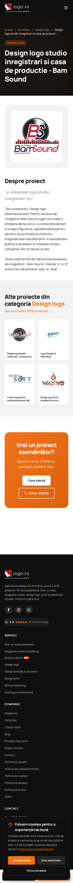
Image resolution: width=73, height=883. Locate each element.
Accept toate (21, 860)
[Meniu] (66, 8)
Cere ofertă (36, 480)
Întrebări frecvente (16, 741)
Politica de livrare (15, 790)
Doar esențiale (50, 860)
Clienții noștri (13, 727)
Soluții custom (16, 658)
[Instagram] (19, 610)
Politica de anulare (16, 783)
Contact (10, 755)
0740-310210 (39, 493)
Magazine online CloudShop (22, 651)
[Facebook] (8, 610)
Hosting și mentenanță (19, 692)
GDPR (8, 797)
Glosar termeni (14, 748)
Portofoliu (24, 30)
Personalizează (36, 870)
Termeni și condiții (16, 762)
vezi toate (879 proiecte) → (31, 311)
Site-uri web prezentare (19, 644)
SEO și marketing (15, 685)
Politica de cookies (16, 776)
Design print (12, 678)
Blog (7, 734)
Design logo (42, 30)
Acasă (8, 30)
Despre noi (11, 713)
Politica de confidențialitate (22, 769)
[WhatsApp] (29, 610)
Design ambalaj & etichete (21, 671)
